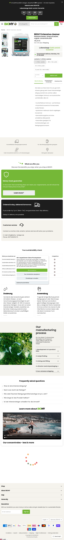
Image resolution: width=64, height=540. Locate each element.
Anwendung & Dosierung (48, 81)
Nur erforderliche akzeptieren (32, 274)
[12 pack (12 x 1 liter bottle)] (42, 71)
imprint (15, 533)
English (44, 519)
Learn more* (19, 193)
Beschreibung (39, 81)
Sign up (26, 512)
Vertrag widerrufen (53, 533)
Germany (55, 519)
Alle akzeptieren (32, 270)
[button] (5, 36)
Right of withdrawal (41, 533)
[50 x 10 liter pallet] (40, 67)
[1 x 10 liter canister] (40, 64)
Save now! (32, 18)
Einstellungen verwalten (32, 278)
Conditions (9, 533)
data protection (23, 533)
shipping (31, 533)
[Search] (56, 24)
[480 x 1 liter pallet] (53, 64)
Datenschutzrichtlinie (23, 283)
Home (3, 30)
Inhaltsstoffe (58, 81)
